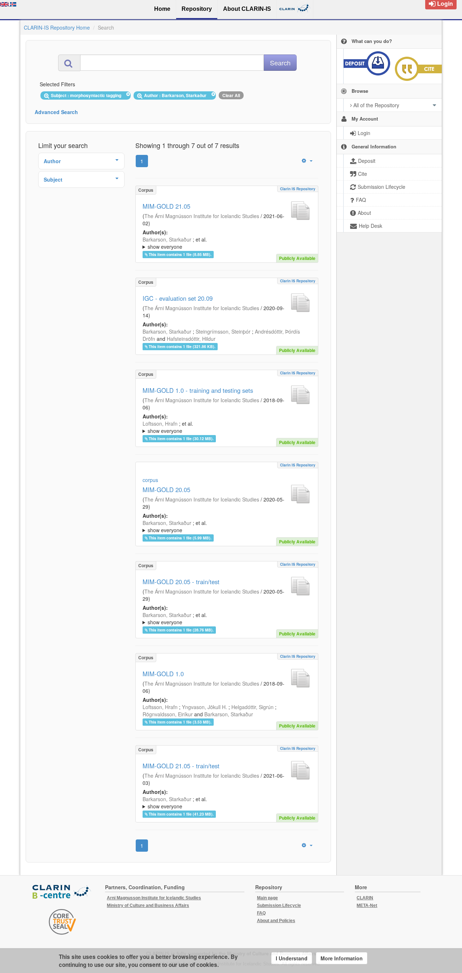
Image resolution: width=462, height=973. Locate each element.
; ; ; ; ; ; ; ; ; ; (227, 243)
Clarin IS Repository (297, 188)
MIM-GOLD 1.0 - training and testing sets (198, 390)
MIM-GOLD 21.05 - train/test (181, 765)
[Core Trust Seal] (62, 921)
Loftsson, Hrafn (160, 423)
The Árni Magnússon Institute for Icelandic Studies (201, 216)
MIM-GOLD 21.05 (166, 206)
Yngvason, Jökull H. (204, 707)
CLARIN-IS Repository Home (57, 27)
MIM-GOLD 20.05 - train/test (181, 581)
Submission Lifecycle (279, 905)
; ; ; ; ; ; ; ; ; (225, 427)
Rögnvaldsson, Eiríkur (168, 714)
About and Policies (276, 920)
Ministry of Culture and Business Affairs (148, 905)
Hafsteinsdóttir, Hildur (191, 338)
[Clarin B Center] (62, 892)
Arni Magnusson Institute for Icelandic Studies (154, 897)
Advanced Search (56, 112)
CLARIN (365, 897)
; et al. (175, 243)
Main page (267, 897)
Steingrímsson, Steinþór (223, 331)
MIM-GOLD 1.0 (163, 673)
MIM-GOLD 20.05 (166, 489)
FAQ (261, 913)
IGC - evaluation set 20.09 (178, 298)
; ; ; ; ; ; (225, 526)
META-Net (367, 905)
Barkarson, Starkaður (167, 239)
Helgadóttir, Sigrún (252, 707)
